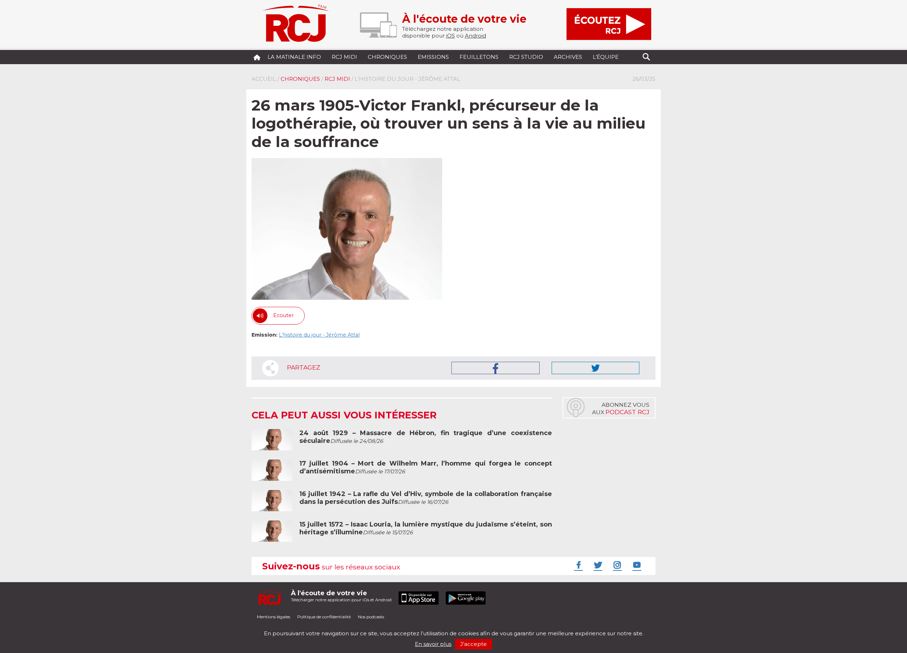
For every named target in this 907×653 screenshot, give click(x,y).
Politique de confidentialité (324, 616)
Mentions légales (273, 616)
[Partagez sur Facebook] (495, 368)
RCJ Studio (526, 57)
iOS (450, 35)
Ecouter (283, 315)
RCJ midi (344, 57)
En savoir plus (433, 644)
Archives (568, 57)
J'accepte (473, 644)
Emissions (433, 57)
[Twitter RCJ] (597, 565)
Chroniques (387, 57)
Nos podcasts (371, 616)
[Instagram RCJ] (616, 565)
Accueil (264, 78)
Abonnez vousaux (620, 408)
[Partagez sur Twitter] (596, 368)
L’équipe (606, 57)
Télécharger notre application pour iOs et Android (341, 595)
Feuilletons (479, 57)
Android (475, 35)
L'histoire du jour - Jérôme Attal (319, 335)
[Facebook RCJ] (577, 565)
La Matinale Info (294, 57)
